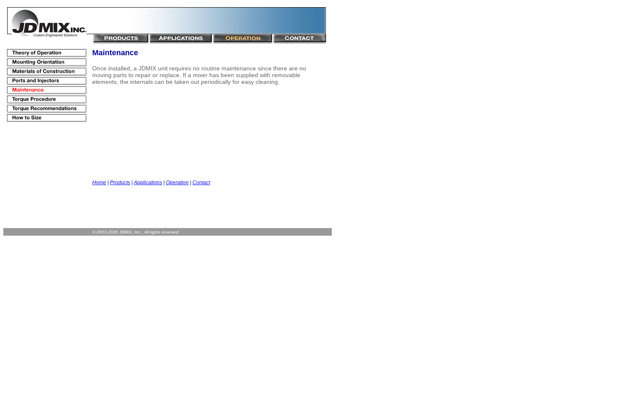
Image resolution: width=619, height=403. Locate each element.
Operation (177, 182)
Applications (148, 182)
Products (120, 182)
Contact (201, 182)
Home (99, 182)
